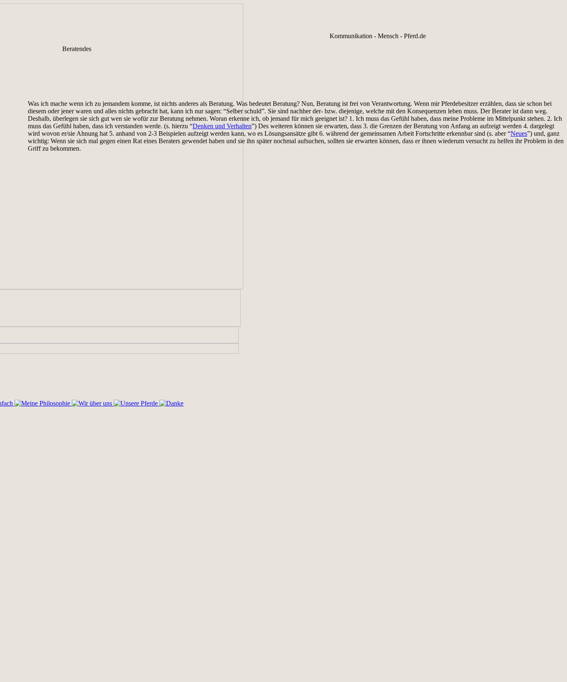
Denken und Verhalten (222, 126)
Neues (519, 133)
